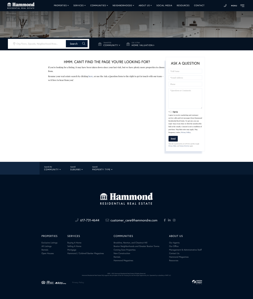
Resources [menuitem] (183, 5)
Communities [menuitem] (98, 5)
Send (173, 138)
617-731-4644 (225, 5)
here (91, 76)
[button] (77, 43)
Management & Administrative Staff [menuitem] (185, 250)
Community (110, 45)
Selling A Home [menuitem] (74, 246)
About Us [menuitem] (144, 5)
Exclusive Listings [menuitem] (49, 242)
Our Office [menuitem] (174, 246)
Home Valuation (142, 45)
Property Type (101, 169)
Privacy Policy (186, 132)
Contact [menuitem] (199, 5)
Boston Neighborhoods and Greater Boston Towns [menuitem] (136, 246)
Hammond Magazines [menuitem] (123, 260)
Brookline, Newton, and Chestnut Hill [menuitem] (130, 242)
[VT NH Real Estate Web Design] (197, 282)
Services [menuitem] (78, 5)
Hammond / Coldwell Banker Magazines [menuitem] (85, 253)
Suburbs (75, 169)
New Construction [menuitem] (122, 253)
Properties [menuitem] (60, 5)
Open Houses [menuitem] (48, 253)
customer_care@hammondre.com (134, 220)
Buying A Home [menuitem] (74, 242)
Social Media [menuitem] (164, 5)
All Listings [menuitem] (47, 246)
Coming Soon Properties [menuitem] (124, 250)
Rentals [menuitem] (45, 250)
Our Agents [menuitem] (174, 242)
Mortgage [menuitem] (71, 250)
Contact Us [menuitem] (174, 253)
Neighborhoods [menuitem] (122, 5)
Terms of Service (184, 146)
